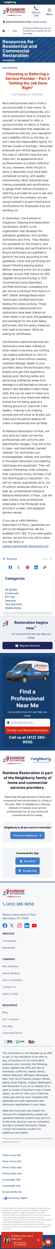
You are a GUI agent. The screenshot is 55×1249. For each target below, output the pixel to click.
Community (12, 593)
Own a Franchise (12, 980)
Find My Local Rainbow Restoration (27, 730)
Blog (5, 1012)
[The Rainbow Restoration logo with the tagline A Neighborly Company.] (14, 760)
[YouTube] (34, 925)
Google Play (30, 870)
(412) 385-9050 (20, 904)
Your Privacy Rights (18, 1198)
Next (45, 558)
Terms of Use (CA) (11, 1161)
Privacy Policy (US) (12, 1167)
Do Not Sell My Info (12, 1192)
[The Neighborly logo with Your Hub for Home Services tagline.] (42, 760)
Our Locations (10, 1019)
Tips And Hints (13, 604)
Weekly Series (13, 607)
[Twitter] (19, 567)
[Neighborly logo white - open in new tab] (10, 2)
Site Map (7, 1026)
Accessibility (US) (11, 1179)
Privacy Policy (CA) (12, 1173)
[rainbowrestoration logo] (27, 893)
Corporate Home (12, 1032)
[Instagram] (19, 925)
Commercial (9, 940)
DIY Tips (10, 596)
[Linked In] (36, 567)
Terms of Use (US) (11, 1155)
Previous (12, 558)
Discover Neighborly (25, 835)
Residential (8, 947)
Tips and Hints (9, 67)
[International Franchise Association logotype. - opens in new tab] (20, 1042)
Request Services (30, 645)
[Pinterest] (27, 567)
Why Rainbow (10, 966)
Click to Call (36, 14)
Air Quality (11, 589)
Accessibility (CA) (11, 1185)
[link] (44, 567)
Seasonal (10, 600)
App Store (29, 861)
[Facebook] (10, 567)
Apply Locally (10, 993)
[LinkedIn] (26, 925)
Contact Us (9, 986)
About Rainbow (11, 973)
